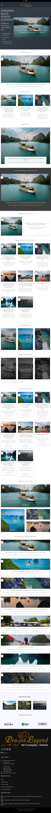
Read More (8, 416)
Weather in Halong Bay (6, 786)
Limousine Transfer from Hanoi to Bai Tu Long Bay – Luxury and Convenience (25, 284)
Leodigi (31, 810)
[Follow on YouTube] (10, 749)
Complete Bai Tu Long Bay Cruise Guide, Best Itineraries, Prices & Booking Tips (8, 285)
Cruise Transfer (4, 784)
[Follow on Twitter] (7, 749)
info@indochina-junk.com (9, 773)
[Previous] (16, 27)
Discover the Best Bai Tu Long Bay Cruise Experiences (25, 310)
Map (12, 763)
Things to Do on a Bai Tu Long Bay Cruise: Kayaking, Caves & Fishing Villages (26, 84)
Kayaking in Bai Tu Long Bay (42, 284)
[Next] (48, 27)
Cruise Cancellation (5, 789)
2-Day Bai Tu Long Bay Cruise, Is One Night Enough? (25, 109)
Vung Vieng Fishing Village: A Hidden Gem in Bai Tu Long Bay (8, 310)
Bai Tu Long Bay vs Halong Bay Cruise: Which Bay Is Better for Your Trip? (42, 109)
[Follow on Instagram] (5, 749)
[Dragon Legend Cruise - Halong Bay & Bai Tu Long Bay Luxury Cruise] (25, 5)
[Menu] (2, 4)
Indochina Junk (23, 808)
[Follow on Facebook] (2, 749)
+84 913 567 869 (7, 771)
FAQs (2, 779)
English (24, 0)
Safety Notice (4, 782)
